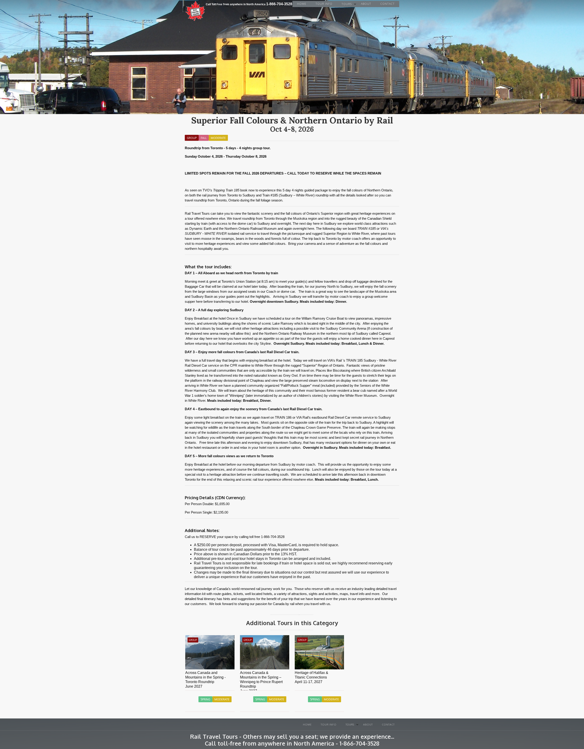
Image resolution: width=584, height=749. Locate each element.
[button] (346, 4)
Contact (387, 3)
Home (301, 3)
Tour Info (323, 3)
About (366, 3)
